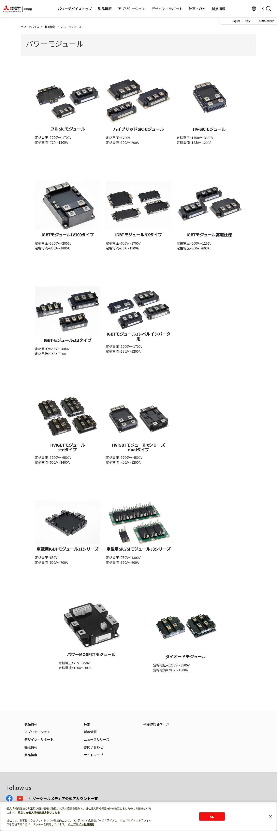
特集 (87, 724)
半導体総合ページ (156, 724)
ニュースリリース (96, 739)
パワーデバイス (30, 27)
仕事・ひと (197, 8)
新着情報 (90, 731)
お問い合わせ (267, 21)
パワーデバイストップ (75, 8)
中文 (248, 21)
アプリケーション (131, 8)
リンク (254, 8)
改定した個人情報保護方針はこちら (39, 812)
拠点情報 (218, 8)
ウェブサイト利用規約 (81, 824)
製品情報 (105, 8)
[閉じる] (270, 816)
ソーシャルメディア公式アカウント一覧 (65, 798)
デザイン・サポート (167, 8)
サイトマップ (93, 755)
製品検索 (30, 755)
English (236, 21)
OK (212, 816)
